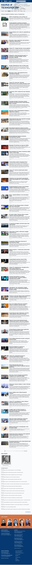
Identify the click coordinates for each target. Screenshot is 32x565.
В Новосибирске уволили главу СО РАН (18, 259)
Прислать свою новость (17, 548)
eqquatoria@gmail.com (7, 553)
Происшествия (19, 184)
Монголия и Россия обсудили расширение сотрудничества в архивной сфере (18, 376)
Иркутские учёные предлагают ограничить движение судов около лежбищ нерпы (18, 419)
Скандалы (19, 284)
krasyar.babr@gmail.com (20, 539)
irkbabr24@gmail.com (20, 536)
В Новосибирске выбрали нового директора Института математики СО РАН (19, 330)
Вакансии (16, 555)
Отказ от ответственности (19, 550)
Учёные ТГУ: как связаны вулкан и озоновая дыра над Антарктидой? (18, 206)
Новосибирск (20, 70)
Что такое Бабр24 (17, 554)
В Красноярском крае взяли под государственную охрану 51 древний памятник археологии (19, 365)
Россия (23, 192)
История (15, 79)
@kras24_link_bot (19, 538)
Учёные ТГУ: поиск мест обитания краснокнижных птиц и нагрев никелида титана (19, 83)
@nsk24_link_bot (19, 542)
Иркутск (23, 63)
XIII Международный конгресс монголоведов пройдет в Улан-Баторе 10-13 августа (19, 187)
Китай (21, 192)
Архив (16, 558)
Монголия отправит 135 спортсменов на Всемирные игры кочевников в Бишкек (11, 497)
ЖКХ (9, 310)
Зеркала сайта (17, 560)
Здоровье (20, 89)
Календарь (16, 559)
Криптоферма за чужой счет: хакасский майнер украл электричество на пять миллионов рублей (14, 481)
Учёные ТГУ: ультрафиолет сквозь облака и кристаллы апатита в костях (18, 402)
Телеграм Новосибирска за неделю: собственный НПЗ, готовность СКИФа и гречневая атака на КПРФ (18, 277)
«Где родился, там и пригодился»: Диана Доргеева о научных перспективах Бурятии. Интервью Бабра (18, 288)
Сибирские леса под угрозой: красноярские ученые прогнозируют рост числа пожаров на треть (19, 179)
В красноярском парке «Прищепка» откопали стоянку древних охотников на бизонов (19, 313)
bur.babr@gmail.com (20, 532)
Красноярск (20, 29)
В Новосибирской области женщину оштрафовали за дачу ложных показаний (11, 474)
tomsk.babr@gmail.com (20, 546)
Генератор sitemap (19, 563)
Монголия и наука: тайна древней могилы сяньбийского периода (18, 73)
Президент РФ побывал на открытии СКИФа (19, 145)
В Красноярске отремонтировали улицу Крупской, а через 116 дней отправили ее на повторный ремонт (15, 504)
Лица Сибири (4, 453)
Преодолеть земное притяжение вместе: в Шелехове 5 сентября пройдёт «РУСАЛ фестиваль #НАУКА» (18, 56)
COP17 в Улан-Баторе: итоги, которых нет (18, 16)
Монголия (26, 45)
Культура (10, 192)
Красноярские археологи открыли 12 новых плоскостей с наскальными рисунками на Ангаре (20, 128)
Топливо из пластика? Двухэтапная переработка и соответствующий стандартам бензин (19, 296)
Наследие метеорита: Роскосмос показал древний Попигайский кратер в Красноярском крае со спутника (19, 102)
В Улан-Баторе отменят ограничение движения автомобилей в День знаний (11, 479)
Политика (24, 238)
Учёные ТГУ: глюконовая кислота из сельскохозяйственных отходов (17, 356)
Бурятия (26, 202)
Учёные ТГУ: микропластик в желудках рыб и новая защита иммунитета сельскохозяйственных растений (19, 268)
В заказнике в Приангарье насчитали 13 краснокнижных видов (18, 242)
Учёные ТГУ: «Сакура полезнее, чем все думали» (19, 48)
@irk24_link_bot (19, 535)
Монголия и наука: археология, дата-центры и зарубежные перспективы (19, 41)
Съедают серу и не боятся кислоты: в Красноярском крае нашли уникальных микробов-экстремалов (17, 410)
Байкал (21, 202)
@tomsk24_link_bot (20, 545)
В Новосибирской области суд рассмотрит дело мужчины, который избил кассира (12, 472)
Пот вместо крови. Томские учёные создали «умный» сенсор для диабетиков (18, 215)
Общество (23, 45)
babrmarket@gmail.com (7, 556)
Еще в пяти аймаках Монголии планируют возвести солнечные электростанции (18, 304)
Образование (21, 238)
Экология (15, 98)
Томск (22, 89)
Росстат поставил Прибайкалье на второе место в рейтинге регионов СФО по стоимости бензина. (14, 502)
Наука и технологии (11, 29)
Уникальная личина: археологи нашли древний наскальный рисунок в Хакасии (19, 434)
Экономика (18, 98)
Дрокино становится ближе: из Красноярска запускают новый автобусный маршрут (12, 488)
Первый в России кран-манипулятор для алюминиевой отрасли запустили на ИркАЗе (19, 321)
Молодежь (15, 45)
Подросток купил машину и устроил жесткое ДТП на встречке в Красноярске (11, 495)
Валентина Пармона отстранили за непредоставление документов (16, 347)
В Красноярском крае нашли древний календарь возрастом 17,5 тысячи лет (19, 119)
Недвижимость (16, 29)
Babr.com (8, 1)
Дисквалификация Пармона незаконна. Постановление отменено (17, 137)
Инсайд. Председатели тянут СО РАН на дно (18, 65)
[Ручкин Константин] (6, 460)
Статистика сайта (17, 557)
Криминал (14, 353)
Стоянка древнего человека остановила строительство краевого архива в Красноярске (19, 23)
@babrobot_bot (6, 552)
